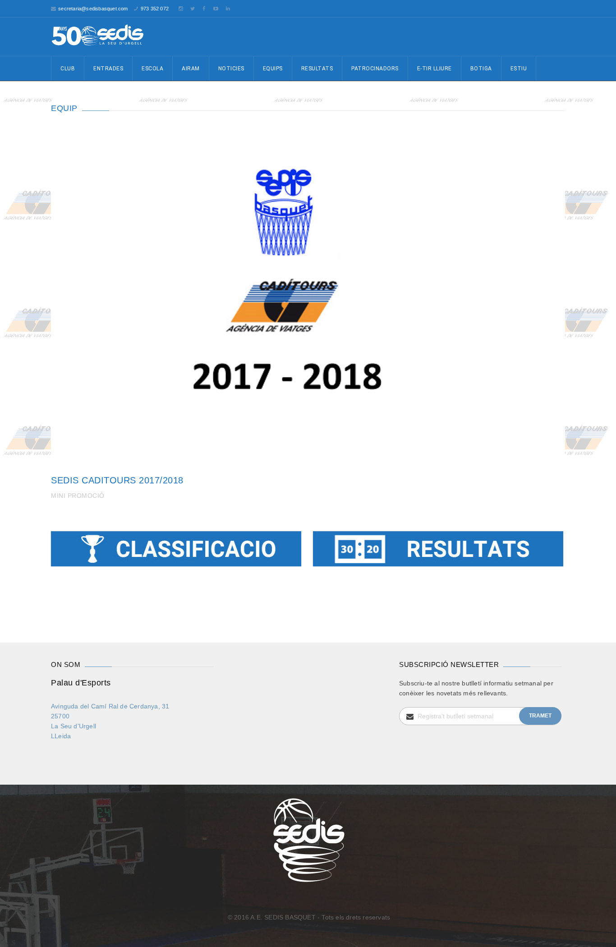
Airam (191, 68)
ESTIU (518, 68)
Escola (152, 68)
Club (67, 68)
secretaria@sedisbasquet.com (93, 8)
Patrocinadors (375, 68)
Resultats (317, 68)
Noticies (231, 68)
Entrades (108, 68)
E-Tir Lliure (434, 68)
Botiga (481, 68)
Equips (273, 68)
